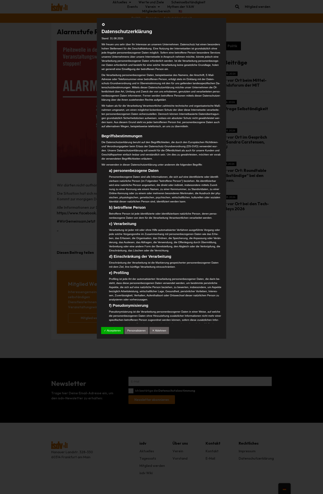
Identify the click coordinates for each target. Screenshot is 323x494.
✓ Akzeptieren (112, 330)
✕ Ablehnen (159, 330)
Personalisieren (136, 330)
